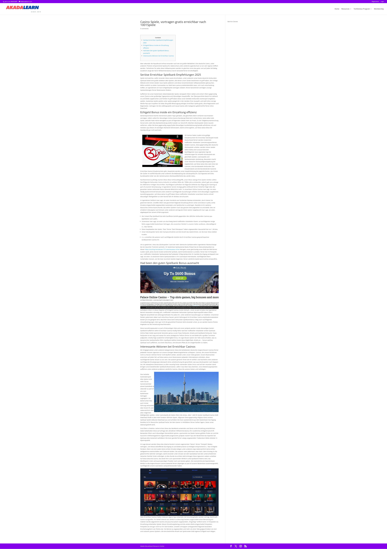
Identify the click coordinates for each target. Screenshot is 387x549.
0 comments (144, 28)
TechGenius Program (362, 9)
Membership (379, 9)
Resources (345, 9)
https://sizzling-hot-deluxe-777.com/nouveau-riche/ (162, 249)
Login (382, 1)
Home (337, 9)
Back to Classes (233, 21)
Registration (375, 1)
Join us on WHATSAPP (11, 1)
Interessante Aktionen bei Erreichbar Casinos (158, 56)
